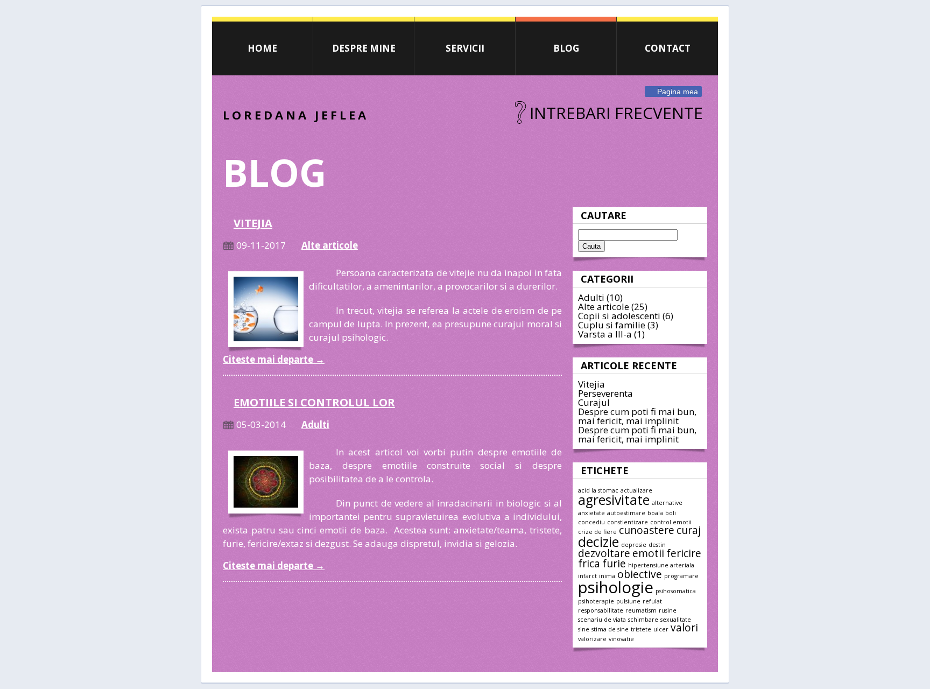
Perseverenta (605, 393)
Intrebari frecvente (616, 113)
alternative (667, 503)
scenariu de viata (602, 619)
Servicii (465, 48)
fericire (683, 553)
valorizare (592, 639)
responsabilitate (600, 610)
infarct (587, 576)
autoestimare (626, 513)
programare (681, 576)
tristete (641, 629)
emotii (648, 553)
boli (670, 513)
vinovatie (621, 639)
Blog (566, 48)
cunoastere (646, 530)
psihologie (615, 587)
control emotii (671, 522)
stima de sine (610, 629)
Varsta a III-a (605, 334)
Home (262, 48)
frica (589, 564)
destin (657, 545)
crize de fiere (597, 532)
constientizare (627, 522)
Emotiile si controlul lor (314, 402)
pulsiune (628, 601)
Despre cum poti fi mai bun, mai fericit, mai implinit (637, 416)
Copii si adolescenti (619, 316)
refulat (652, 601)
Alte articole (603, 306)
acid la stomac (598, 490)
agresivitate (614, 500)
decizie (598, 542)
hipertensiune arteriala (661, 565)
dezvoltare (604, 553)
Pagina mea (677, 91)
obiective (639, 574)
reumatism (641, 610)
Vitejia (591, 384)
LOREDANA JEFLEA (296, 115)
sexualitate (675, 619)
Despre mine (364, 48)
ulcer (660, 629)
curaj (689, 530)
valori (684, 628)
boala (655, 513)
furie (614, 564)
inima (607, 576)
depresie (633, 545)
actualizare (636, 490)
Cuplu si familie (611, 325)
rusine (668, 610)
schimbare (643, 619)
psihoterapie (596, 601)
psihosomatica (676, 591)
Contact (668, 48)
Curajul (594, 402)
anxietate (591, 513)
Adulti (591, 297)
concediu (591, 522)
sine (583, 629)
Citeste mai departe (274, 359)
